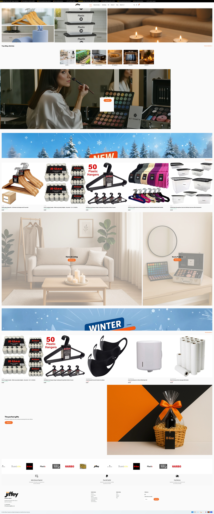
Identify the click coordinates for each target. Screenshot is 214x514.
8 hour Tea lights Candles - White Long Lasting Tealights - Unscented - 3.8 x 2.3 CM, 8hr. (61, 207)
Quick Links (118, 492)
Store (117, 493)
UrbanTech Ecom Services (25, 512)
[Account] (136, 5)
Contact (117, 496)
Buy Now (107, 100)
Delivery (92, 493)
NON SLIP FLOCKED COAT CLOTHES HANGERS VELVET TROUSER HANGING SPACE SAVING (145, 207)
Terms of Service (93, 501)
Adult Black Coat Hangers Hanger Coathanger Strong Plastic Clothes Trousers (101, 207)
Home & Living (96, 4)
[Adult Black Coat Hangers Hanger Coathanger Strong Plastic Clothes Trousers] (107, 184)
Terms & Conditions (94, 497)
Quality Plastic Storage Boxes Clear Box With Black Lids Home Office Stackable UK (185, 207)
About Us (122, 4)
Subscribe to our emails (148, 496)
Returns (92, 496)
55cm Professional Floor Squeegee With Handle (179, 380)
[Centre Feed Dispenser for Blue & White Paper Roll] (149, 356)
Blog (117, 4)
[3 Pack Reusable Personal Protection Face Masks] (107, 356)
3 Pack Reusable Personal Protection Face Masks (95, 380)
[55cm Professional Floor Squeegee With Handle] (191, 356)
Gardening (104, 4)
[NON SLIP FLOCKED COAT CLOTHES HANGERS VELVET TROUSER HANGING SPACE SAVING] (149, 184)
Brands (112, 4)
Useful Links (93, 492)
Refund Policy (93, 500)
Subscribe (156, 499)
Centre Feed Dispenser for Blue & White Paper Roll (137, 380)
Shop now (9, 422)
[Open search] (134, 5)
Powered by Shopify (11, 512)
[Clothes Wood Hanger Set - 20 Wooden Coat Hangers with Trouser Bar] (23, 184)
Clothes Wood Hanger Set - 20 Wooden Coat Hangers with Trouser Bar (15, 207)
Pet (108, 4)
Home (90, 4)
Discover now (177, 259)
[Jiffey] (77, 5)
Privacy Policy (93, 495)
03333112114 (8, 504)
